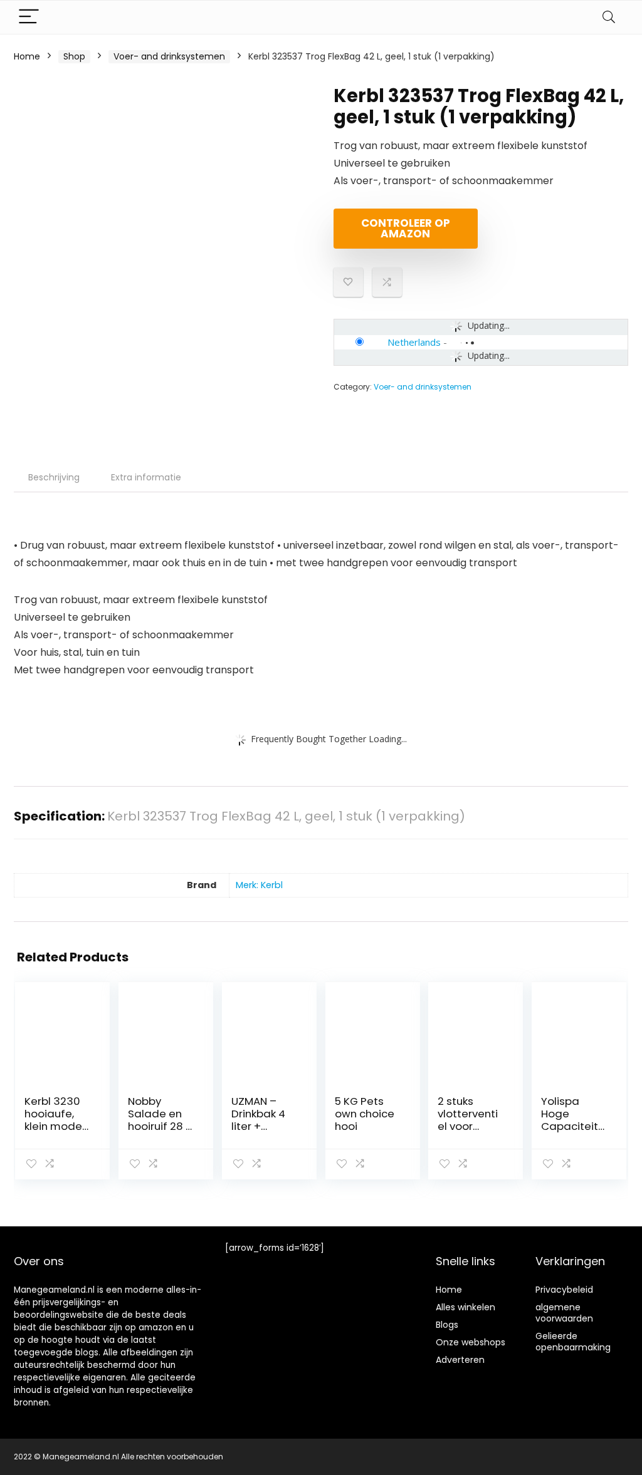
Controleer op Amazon (405, 228)
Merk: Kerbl (259, 885)
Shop (74, 56)
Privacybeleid (564, 1289)
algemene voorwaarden (564, 1313)
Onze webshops (470, 1342)
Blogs (447, 1324)
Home (27, 56)
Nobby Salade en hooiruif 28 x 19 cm (159, 1120)
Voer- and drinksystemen (169, 56)
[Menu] (29, 17)
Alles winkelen (465, 1307)
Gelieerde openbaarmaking (573, 1341)
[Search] (609, 17)
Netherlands (414, 342)
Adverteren (460, 1359)
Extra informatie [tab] (146, 477)
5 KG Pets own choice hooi (364, 1114)
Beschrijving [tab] (54, 477)
